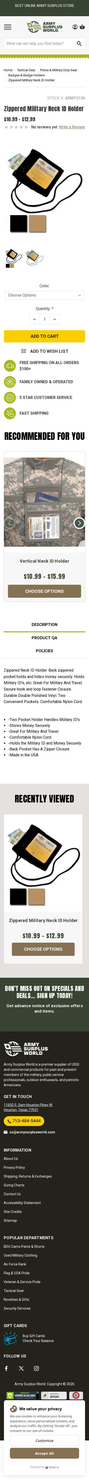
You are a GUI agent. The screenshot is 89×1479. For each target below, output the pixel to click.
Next (79, 523)
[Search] (79, 44)
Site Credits (13, 1212)
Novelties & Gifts (16, 1300)
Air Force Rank (15, 1264)
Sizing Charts (14, 1185)
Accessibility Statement (22, 1203)
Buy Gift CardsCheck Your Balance (38, 1338)
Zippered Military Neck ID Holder (43, 920)
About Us (11, 1159)
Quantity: (43, 308)
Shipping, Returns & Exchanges (28, 1176)
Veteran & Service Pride (22, 1282)
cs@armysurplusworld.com (32, 1132)
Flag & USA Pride (17, 1273)
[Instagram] (36, 1368)
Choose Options (44, 591)
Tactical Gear (14, 1291)
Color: (44, 286)
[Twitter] (21, 1368)
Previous (10, 523)
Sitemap (10, 1220)
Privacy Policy (14, 1167)
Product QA (44, 638)
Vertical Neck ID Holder (44, 561)
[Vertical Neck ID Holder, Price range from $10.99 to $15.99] (44, 502)
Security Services (17, 1308)
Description (44, 624)
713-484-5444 (26, 1120)
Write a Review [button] (72, 127)
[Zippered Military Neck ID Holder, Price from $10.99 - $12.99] (43, 863)
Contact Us (12, 1194)
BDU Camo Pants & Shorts (24, 1246)
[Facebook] (6, 1368)
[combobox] (44, 44)
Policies (44, 651)
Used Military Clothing (20, 1255)
